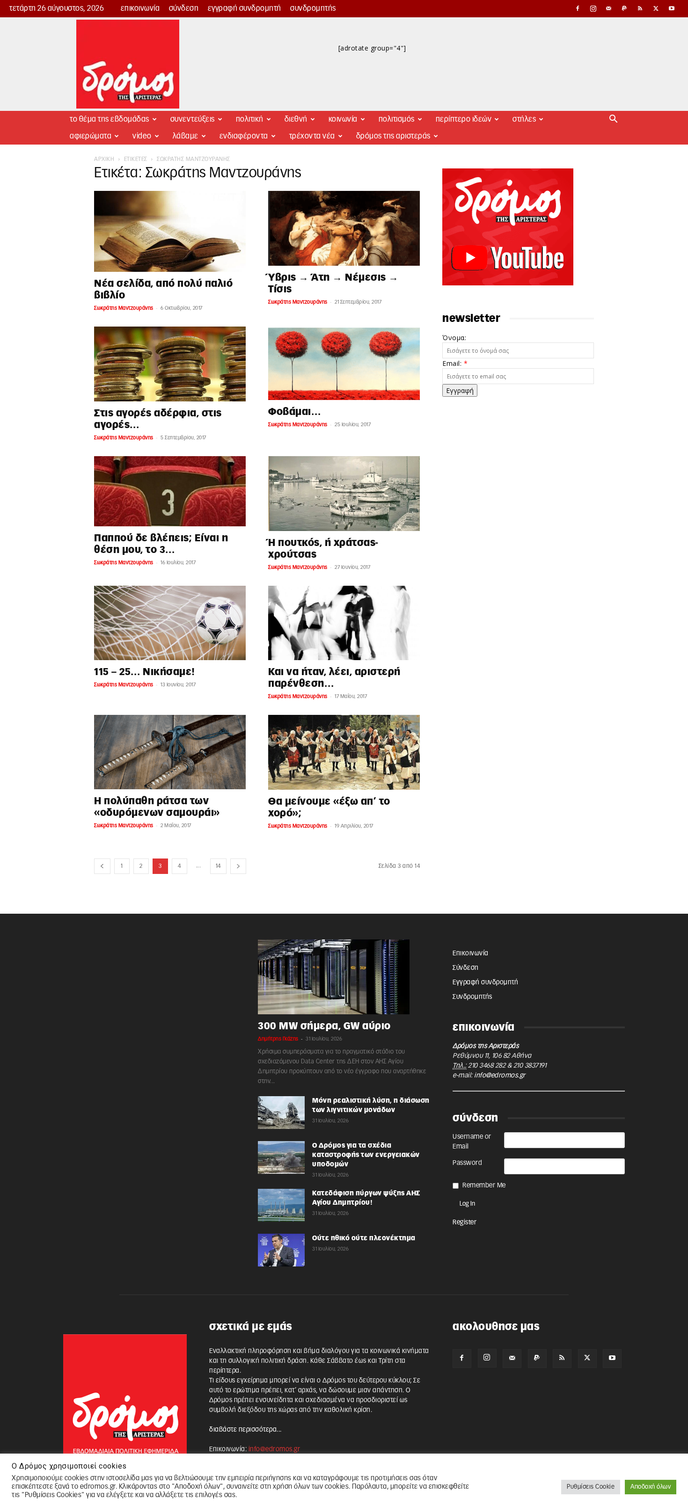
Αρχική (104, 159)
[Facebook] (578, 8)
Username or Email (472, 1142)
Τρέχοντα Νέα (312, 136)
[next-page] (238, 866)
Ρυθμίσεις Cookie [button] (591, 1487)
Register (464, 1222)
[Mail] (609, 8)
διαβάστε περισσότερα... (245, 1429)
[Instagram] (593, 8)
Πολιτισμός (397, 119)
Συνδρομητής (313, 8)
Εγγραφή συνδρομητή (244, 8)
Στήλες (524, 119)
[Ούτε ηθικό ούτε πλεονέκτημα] (281, 1250)
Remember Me (484, 1185)
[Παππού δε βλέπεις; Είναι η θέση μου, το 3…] (170, 491)
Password (467, 1163)
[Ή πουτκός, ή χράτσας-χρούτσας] (344, 493)
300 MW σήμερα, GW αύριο (324, 1026)
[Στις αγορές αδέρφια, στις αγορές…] (170, 364)
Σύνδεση (184, 8)
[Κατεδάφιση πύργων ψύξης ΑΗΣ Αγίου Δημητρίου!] (281, 1205)
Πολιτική (249, 119)
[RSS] (640, 8)
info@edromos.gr (500, 1075)
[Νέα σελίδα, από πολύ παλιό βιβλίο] (170, 231)
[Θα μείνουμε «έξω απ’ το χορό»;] (344, 752)
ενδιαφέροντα (244, 136)
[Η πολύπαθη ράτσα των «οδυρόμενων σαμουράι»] (170, 752)
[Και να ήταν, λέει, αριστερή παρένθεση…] (344, 623)
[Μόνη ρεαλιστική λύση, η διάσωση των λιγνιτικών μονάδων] (281, 1112)
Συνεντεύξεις (192, 119)
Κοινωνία (343, 119)
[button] (613, 120)
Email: (455, 363)
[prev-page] (102, 866)
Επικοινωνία (140, 8)
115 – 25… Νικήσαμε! (144, 672)
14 (218, 866)
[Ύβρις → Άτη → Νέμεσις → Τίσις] (344, 228)
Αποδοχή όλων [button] (650, 1487)
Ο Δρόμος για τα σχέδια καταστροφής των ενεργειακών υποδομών (366, 1155)
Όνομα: (454, 337)
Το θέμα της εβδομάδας (109, 119)
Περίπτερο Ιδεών (464, 119)
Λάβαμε (185, 136)
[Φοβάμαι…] (344, 363)
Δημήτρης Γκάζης (278, 1038)
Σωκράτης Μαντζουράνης (124, 308)
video (142, 136)
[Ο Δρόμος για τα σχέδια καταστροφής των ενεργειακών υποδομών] (281, 1157)
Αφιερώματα (90, 136)
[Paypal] (625, 8)
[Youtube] (672, 8)
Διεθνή (296, 119)
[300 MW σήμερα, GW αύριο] (344, 976)
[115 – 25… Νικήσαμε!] (170, 623)
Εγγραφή (460, 390)
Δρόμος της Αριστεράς (393, 136)
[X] (656, 8)
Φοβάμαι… (294, 412)
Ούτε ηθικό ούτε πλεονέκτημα (364, 1238)
